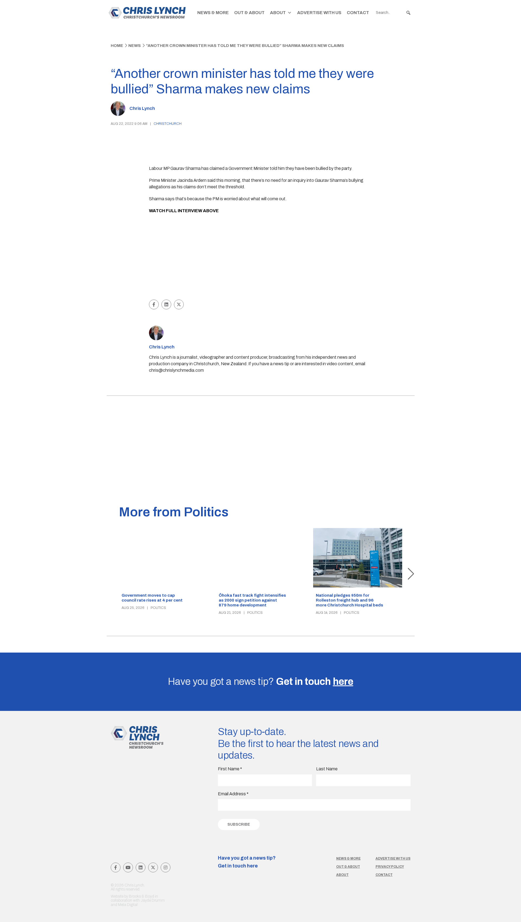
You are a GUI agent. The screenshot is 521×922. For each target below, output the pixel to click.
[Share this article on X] (179, 304)
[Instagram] (165, 867)
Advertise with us (393, 858)
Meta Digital (128, 905)
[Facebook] (115, 867)
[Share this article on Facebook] (154, 304)
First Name (230, 769)
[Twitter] (153, 867)
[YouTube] (128, 867)
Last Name (327, 769)
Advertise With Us (319, 12)
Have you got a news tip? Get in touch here (247, 862)
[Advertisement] (260, 257)
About (278, 12)
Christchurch (168, 124)
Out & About (249, 12)
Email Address (233, 793)
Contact (358, 12)
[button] (408, 13)
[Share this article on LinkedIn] (166, 304)
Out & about (348, 867)
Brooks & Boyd (141, 896)
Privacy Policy (390, 867)
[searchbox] (393, 13)
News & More (213, 12)
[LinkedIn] (140, 867)
